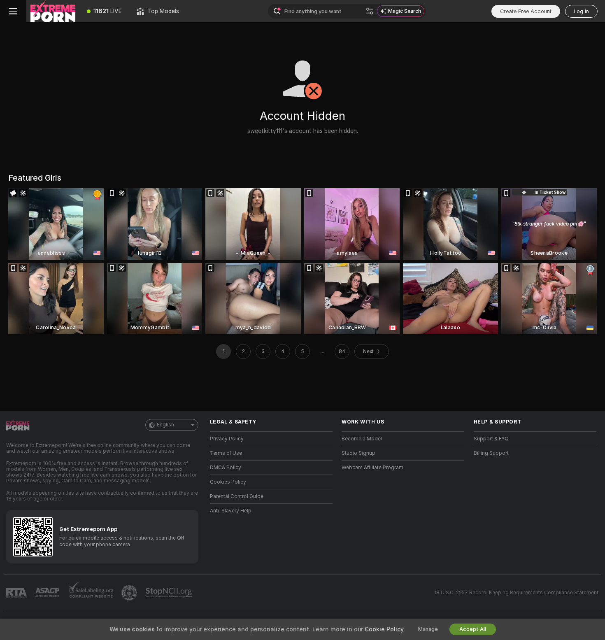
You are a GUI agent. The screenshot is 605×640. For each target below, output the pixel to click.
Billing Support (491, 453)
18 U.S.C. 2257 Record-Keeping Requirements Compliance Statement (516, 593)
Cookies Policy (228, 482)
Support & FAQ (491, 439)
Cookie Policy (384, 629)
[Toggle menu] (13, 11)
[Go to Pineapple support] (130, 592)
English (165, 425)
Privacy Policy (227, 439)
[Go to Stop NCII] (169, 593)
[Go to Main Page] (52, 11)
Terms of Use (226, 453)
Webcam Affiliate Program (372, 467)
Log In (581, 11)
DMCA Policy (225, 467)
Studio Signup (358, 453)
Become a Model (362, 439)
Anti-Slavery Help (230, 511)
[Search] (369, 11)
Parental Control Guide (236, 496)
